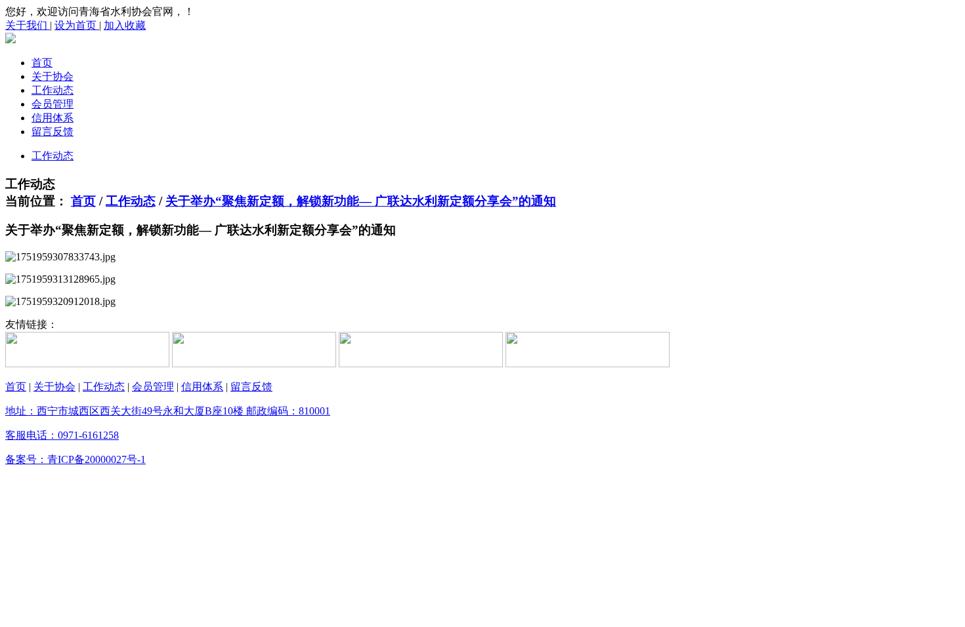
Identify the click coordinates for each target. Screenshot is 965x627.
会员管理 (53, 104)
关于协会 (53, 76)
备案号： (26, 459)
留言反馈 (53, 131)
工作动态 (53, 90)
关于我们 (27, 25)
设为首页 (76, 25)
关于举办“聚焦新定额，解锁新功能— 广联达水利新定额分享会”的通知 (360, 201)
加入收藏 (125, 25)
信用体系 (53, 117)
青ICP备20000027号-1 (96, 459)
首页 (42, 62)
